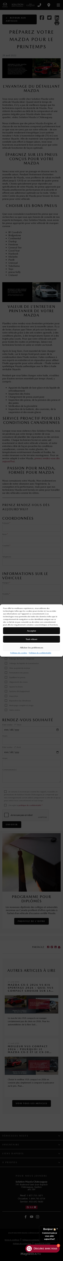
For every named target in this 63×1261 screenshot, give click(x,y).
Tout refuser (31, 639)
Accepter (31, 630)
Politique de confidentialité (40, 653)
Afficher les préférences (31, 647)
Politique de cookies (18, 653)
